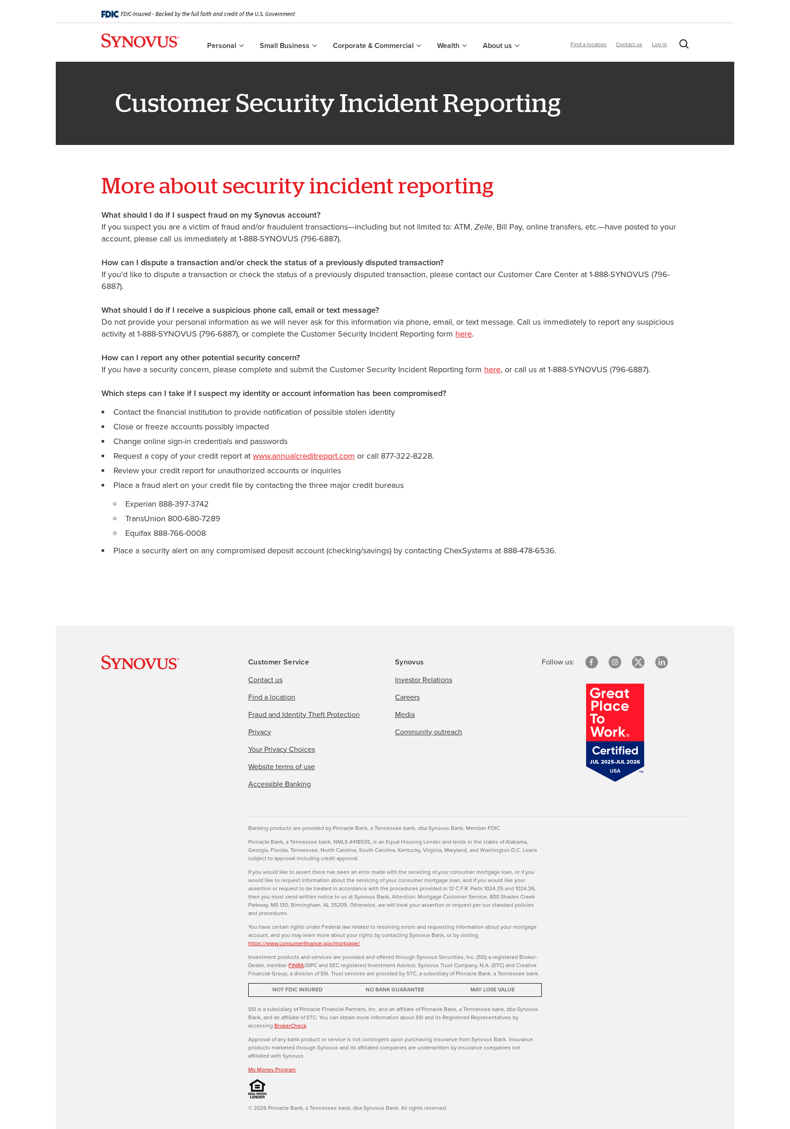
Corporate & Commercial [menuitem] (374, 45)
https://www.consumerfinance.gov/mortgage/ (304, 943)
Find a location (589, 44)
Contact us (629, 44)
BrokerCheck (290, 1026)
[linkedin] (661, 662)
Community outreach (428, 732)
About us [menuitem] (498, 45)
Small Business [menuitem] (285, 45)
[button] (682, 45)
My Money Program (272, 1069)
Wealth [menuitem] (449, 45)
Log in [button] (659, 44)
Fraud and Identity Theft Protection (304, 714)
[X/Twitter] (638, 662)
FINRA (296, 965)
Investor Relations (423, 679)
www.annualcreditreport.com (304, 456)
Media (405, 714)
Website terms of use (281, 766)
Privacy (259, 732)
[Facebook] (591, 662)
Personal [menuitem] (222, 45)
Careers (407, 697)
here (463, 334)
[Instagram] (615, 662)
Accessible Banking (279, 784)
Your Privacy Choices (281, 749)
